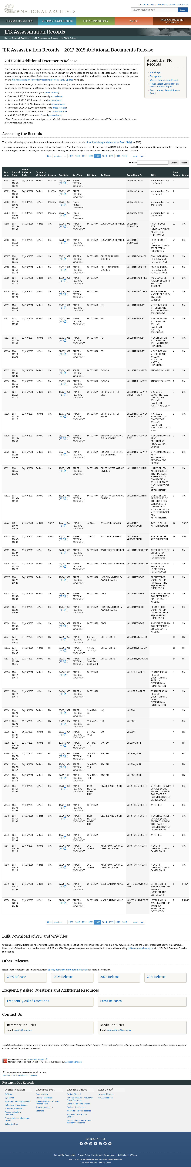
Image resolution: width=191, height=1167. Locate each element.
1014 (104, 155)
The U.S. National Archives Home (39, 8)
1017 (124, 155)
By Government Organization (18, 1101)
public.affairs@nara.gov (119, 1029)
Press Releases (111, 1001)
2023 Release (63, 977)
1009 (70, 155)
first (49, 155)
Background (156, 76)
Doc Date (64, 174)
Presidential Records (14, 1108)
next (135, 155)
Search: (133, 162)
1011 (84, 155)
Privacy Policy (84, 1155)
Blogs (105, 1143)
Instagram (91, 1143)
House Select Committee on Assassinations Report (164, 85)
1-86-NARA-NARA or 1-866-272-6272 (95, 1162)
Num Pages (176, 173)
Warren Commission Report (164, 79)
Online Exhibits (11, 1124)
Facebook (81, 1143)
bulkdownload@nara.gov (140, 948)
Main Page (155, 72)
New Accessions (105, 1097)
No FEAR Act (123, 1155)
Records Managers (44, 1107)
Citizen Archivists (148, 4)
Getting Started (74, 1094)
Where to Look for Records (79, 1110)
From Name (133, 174)
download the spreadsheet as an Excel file (108, 142)
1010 (77, 155)
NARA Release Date (26, 172)
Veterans (40, 1110)
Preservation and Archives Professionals (47, 1102)
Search (183, 10)
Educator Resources (95, 20)
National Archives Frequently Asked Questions (80, 1098)
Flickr (110, 1143)
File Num (92, 174)
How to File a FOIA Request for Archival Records (79, 1121)
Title (153, 174)
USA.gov (133, 1155)
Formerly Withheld (41, 173)
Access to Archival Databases (13, 1113)
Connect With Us (95, 1138)
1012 (91, 155)
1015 (111, 155)
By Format (9, 1097)
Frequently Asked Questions (28, 1001)
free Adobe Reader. (36, 1059)
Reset (184, 162)
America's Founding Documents (172, 21)
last (142, 155)
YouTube (100, 1143)
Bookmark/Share (166, 4)
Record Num (16, 173)
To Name (105, 174)
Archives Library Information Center (17, 1119)
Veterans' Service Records (57, 20)
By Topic (8, 1094)
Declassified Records (76, 1107)
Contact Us (182, 4)
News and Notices (106, 1094)
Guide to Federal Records (78, 1103)
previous (58, 155)
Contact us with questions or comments (20, 1075)
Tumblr (95, 1143)
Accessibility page (73, 1061)
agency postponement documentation (68, 969)
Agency (52, 174)
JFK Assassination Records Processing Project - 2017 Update (42, 79)
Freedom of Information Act (103, 1155)
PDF (62, 183)
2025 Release (16, 977)
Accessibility (70, 1155)
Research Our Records (19, 20)
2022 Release (109, 977)
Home (7, 38)
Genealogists (42, 1094)
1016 (117, 155)
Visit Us (134, 20)
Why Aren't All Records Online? (77, 1115)
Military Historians (44, 1097)
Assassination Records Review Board (165, 92)
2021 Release (156, 977)
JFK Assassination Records (46, 38)
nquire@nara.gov (23, 1029)
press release (51, 92)
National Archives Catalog (16, 1105)
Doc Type (78, 174)
